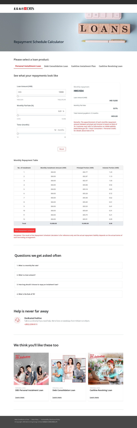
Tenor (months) (23, 125)
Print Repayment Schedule (24, 230)
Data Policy (35, 419)
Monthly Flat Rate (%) (25, 105)
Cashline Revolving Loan (110, 66)
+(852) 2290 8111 (30, 324)
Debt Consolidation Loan (56, 66)
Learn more (19, 397)
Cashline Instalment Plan (83, 66)
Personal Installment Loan (28, 66)
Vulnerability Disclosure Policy (50, 419)
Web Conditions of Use (22, 419)
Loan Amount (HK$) (24, 86)
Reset (62, 149)
